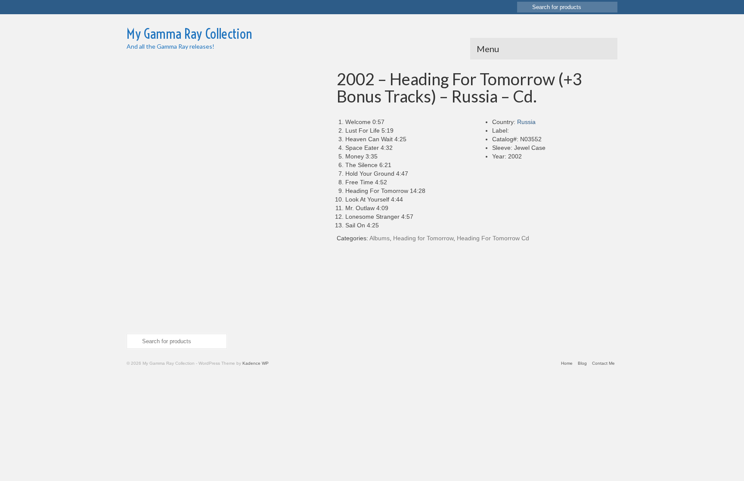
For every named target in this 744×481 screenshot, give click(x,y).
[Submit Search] (523, 7)
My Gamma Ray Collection (189, 33)
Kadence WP (255, 363)
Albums (379, 238)
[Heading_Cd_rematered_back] (148, 242)
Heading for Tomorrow (423, 238)
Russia (526, 121)
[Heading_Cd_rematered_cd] (148, 285)
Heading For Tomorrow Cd (493, 238)
